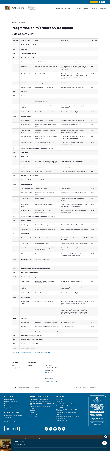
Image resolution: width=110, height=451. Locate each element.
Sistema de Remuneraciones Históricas (67, 416)
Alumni (32, 408)
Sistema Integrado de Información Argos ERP (66, 413)
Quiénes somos (66, 8)
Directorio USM (60, 418)
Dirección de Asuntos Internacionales (41, 406)
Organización (8, 408)
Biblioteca (59, 402)
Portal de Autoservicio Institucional (66, 404)
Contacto (103, 8)
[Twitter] (102, 2)
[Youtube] (55, 429)
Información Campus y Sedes (13, 415)
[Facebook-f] (100, 2)
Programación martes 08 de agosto (28, 387)
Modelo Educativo (9, 406)
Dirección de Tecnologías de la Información (65, 406)
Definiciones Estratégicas (12, 404)
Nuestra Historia (9, 399)
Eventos (32, 413)
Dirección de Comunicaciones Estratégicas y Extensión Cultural (40, 400)
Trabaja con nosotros (62, 420)
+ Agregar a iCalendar (43, 352)
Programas (77, 8)
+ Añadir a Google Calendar (22, 352)
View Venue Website (51, 381)
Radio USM (33, 415)
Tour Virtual (7, 417)
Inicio (58, 8)
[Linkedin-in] (63, 429)
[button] (94, 2)
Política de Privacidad (13, 422)
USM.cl (6, 2)
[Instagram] (104, 2)
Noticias (32, 410)
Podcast (85, 8)
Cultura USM (34, 417)
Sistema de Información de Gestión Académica (66, 410)
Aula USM (59, 399)
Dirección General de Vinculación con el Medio (42, 403)
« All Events (15, 17)
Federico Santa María (10, 402)
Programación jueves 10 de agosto (86, 387)
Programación (93, 8)
